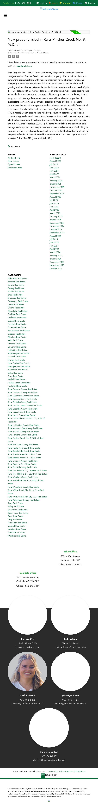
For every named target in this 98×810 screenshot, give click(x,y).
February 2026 (56, 180)
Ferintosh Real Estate (17, 324)
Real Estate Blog (15, 167)
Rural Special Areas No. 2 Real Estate (24, 454)
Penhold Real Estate (16, 379)
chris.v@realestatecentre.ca (49, 760)
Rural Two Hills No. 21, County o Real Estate (27, 470)
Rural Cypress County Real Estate (22, 399)
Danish (79, 3)
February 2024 (56, 255)
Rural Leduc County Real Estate (21, 415)
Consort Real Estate (16, 320)
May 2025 (54, 206)
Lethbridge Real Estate (17, 350)
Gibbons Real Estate (17, 333)
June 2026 (54, 167)
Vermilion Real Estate (17, 529)
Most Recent (55, 157)
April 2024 (54, 249)
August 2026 (55, 161)
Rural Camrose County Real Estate (22, 389)
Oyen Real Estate (15, 376)
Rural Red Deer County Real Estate (23, 444)
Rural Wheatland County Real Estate (23, 486)
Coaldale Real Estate (17, 314)
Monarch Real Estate (17, 356)
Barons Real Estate (16, 285)
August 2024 (55, 236)
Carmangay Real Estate (18, 301)
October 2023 (56, 268)
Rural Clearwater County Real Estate (23, 395)
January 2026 (55, 183)
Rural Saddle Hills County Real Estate (24, 451)
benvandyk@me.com (28, 647)
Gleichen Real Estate (17, 337)
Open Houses (14, 164)
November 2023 (57, 265)
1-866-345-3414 (23, 3)
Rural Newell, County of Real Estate (23, 431)
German (67, 3)
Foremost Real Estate (17, 327)
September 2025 (57, 193)
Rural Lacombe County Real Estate (23, 408)
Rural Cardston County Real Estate (23, 392)
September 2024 (57, 232)
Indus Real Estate (15, 340)
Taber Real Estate (15, 516)
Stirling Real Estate (16, 506)
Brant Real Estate (15, 294)
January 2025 (55, 219)
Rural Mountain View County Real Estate (25, 428)
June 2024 (54, 242)
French (91, 3)
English (43, 3)
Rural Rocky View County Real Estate (24, 447)
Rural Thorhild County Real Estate (22, 467)
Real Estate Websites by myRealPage (72, 771)
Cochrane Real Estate (17, 317)
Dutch (55, 3)
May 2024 (54, 245)
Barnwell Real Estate (16, 281)
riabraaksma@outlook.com (70, 647)
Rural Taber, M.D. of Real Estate (22, 464)
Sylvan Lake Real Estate (18, 513)
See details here (24, 66)
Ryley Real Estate (15, 503)
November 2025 (57, 187)
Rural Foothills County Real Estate (22, 402)
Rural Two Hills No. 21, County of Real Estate (27, 473)
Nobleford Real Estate (17, 369)
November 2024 (57, 226)
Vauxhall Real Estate (16, 526)
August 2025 (55, 196)
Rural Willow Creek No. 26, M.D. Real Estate (27, 496)
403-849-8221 (49, 756)
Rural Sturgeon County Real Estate (23, 460)
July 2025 (54, 200)
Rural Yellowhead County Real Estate (23, 499)
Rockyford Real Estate (17, 385)
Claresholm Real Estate (18, 311)
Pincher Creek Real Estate (19, 382)
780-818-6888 (27, 700)
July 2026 (54, 164)
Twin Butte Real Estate (17, 522)
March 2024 (55, 252)
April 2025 (54, 209)
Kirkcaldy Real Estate (17, 343)
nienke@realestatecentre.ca (27, 703)
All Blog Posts (14, 157)
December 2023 (57, 262)
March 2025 (55, 213)
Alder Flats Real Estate (17, 278)
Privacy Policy (53, 771)
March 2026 (55, 177)
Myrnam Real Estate (16, 359)
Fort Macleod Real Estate (19, 330)
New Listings (13, 161)
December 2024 (57, 223)
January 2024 (55, 258)
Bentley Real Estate (16, 288)
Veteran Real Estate (16, 532)
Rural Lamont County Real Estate (22, 412)
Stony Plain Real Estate (18, 509)
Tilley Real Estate (15, 519)
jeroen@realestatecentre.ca (70, 703)
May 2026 (54, 170)
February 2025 (56, 216)
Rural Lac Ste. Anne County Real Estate (25, 405)
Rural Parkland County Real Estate (22, 434)
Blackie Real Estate (16, 291)
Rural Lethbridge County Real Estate (23, 425)
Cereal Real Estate (16, 304)
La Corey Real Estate (17, 346)
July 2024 (54, 239)
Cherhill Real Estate (16, 307)
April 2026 (54, 174)
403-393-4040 (28, 644)
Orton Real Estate (15, 372)
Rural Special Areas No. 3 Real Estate (24, 457)
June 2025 (54, 203)
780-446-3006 (70, 644)
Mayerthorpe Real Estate (18, 353)
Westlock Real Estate (17, 535)
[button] (18, 3)
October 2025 (56, 190)
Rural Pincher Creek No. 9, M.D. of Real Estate (31, 53)
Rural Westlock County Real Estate (23, 477)
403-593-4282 (70, 700)
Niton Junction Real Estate (19, 366)
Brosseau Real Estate (17, 298)
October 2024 (56, 229)
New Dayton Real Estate (18, 363)
